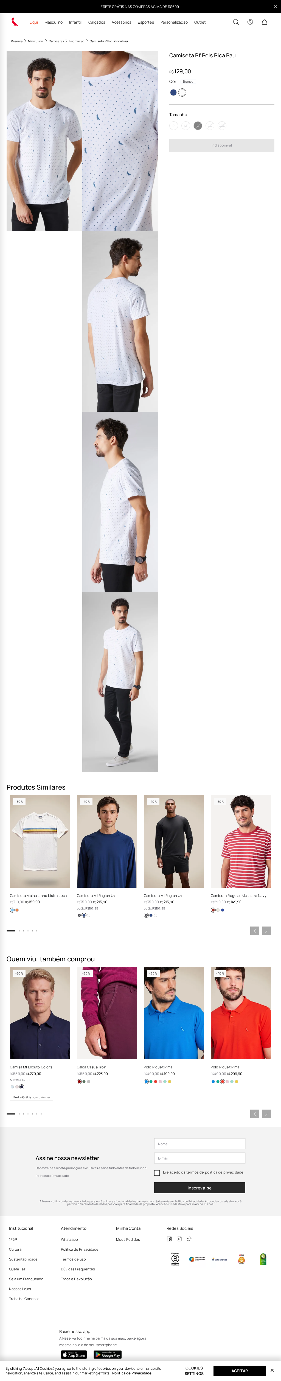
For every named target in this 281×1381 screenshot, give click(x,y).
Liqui (34, 22)
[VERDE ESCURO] (84, 1081)
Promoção (76, 41)
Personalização (174, 22)
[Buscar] (236, 21)
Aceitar (240, 1370)
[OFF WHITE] (218, 910)
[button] (44, 141)
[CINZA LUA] (88, 1081)
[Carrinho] (264, 21)
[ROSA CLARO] (17, 1086)
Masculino (53, 22)
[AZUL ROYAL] (222, 910)
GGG (222, 125)
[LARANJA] (17, 910)
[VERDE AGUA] (165, 1081)
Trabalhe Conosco (24, 1298)
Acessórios (121, 22)
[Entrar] (250, 21)
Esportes (146, 22)
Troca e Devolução (76, 1278)
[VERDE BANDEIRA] (151, 1081)
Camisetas (56, 41)
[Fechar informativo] (275, 6)
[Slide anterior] (254, 931)
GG (210, 125)
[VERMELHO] (213, 910)
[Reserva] (15, 22)
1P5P (13, 1239)
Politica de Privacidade (131, 1373)
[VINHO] (79, 1081)
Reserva (17, 41)
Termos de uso (73, 1259)
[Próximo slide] (266, 931)
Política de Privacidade (52, 1176)
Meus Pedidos (128, 1239)
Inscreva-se (200, 1188)
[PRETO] (79, 915)
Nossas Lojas (20, 1288)
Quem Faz (17, 1269)
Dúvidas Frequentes (78, 1269)
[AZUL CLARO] (12, 910)
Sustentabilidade (23, 1259)
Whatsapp (69, 1239)
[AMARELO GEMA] (169, 1081)
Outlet (200, 22)
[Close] (272, 1370)
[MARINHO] (173, 92)
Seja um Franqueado (26, 1278)
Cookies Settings (194, 1370)
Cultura (15, 1249)
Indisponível (222, 145)
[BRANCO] (182, 92)
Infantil (75, 22)
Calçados (96, 22)
